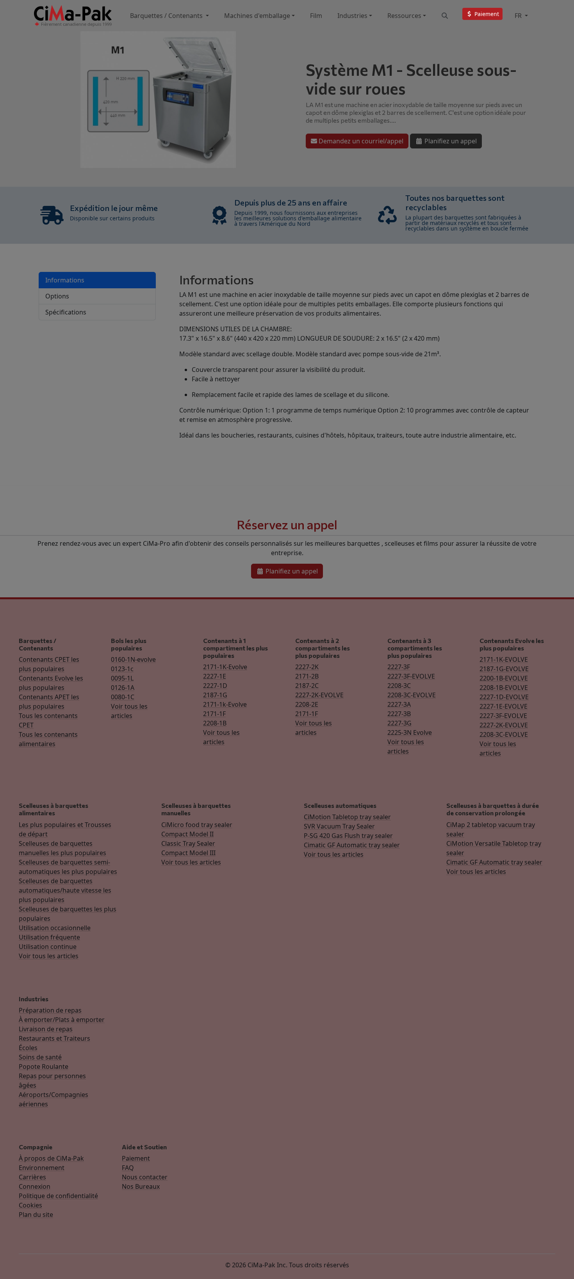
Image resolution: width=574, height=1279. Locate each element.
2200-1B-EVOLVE (504, 678)
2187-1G (215, 695)
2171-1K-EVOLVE (504, 659)
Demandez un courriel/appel (360, 141)
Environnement (41, 1167)
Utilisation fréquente (49, 937)
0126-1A (122, 687)
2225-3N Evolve (409, 732)
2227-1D (215, 685)
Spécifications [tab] (65, 312)
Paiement (136, 1158)
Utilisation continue (48, 946)
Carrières (32, 1177)
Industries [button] (352, 15)
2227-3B (399, 713)
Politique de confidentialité (58, 1195)
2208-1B (214, 723)
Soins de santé (40, 1057)
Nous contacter (145, 1177)
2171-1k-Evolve (225, 704)
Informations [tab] (64, 280)
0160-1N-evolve (133, 659)
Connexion (34, 1186)
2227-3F (398, 667)
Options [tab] (57, 296)
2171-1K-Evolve (225, 667)
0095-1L (122, 678)
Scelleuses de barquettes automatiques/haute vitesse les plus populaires (65, 890)
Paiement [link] (486, 14)
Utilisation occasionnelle (55, 928)
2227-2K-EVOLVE (319, 695)
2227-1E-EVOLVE (504, 706)
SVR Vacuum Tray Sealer (339, 826)
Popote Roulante (43, 1066)
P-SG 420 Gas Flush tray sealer (348, 835)
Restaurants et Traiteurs (54, 1038)
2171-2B (307, 676)
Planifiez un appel (450, 141)
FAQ (128, 1167)
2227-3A (399, 704)
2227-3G (399, 723)
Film (316, 15)
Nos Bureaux (141, 1186)
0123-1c (122, 669)
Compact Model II (187, 834)
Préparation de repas (50, 1010)
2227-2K (307, 667)
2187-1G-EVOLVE (504, 669)
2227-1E (214, 676)
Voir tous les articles (48, 956)
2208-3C (399, 685)
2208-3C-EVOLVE (411, 695)
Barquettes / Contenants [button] (167, 15)
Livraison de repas (46, 1029)
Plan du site (36, 1214)
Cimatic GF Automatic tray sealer (352, 845)
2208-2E (306, 704)
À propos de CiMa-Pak (51, 1158)
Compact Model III (188, 852)
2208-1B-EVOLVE (504, 687)
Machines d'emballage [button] (257, 15)
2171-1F (214, 713)
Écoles (28, 1047)
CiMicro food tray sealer (196, 824)
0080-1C (122, 697)
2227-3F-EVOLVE (411, 676)
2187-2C (307, 685)
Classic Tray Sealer (188, 843)
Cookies (30, 1205)
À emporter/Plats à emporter (62, 1019)
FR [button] (519, 15)
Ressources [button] (404, 15)
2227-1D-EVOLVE (504, 697)
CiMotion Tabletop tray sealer (347, 817)
